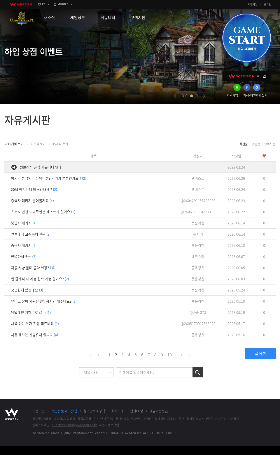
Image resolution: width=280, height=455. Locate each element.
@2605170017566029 (198, 323)
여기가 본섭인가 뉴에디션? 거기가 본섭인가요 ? (48, 178)
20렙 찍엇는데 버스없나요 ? (34, 189)
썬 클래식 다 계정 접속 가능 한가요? (40, 278)
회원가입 (252, 4)
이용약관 (38, 411)
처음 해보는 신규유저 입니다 (34, 334)
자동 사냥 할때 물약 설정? (32, 267)
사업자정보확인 (109, 425)
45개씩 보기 (60, 144)
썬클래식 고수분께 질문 (31, 234)
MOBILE (63, 4)
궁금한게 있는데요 (27, 290)
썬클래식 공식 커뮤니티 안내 (41, 167)
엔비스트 (198, 178)
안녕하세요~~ (23, 256)
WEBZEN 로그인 (247, 76)
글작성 (260, 353)
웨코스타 (198, 256)
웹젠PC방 (136, 411)
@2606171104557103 (198, 211)
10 (169, 355)
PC (44, 4)
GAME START (246, 38)
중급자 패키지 (24, 223)
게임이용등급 (159, 411)
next (204, 96)
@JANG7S (198, 312)
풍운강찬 (198, 223)
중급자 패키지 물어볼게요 (32, 200)
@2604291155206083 (198, 200)
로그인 (267, 4)
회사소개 (117, 411)
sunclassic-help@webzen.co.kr (74, 425)
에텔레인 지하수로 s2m (31, 312)
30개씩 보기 (38, 144)
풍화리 (198, 234)
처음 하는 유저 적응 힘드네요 (35, 323)
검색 (197, 372)
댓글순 (256, 144)
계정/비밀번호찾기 (255, 95)
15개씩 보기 (15, 144)
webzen (21, 4)
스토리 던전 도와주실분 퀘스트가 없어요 (43, 211)
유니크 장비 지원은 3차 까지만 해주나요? (44, 301)
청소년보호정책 (94, 411)
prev (174, 96)
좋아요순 (270, 144)
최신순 (243, 144)
